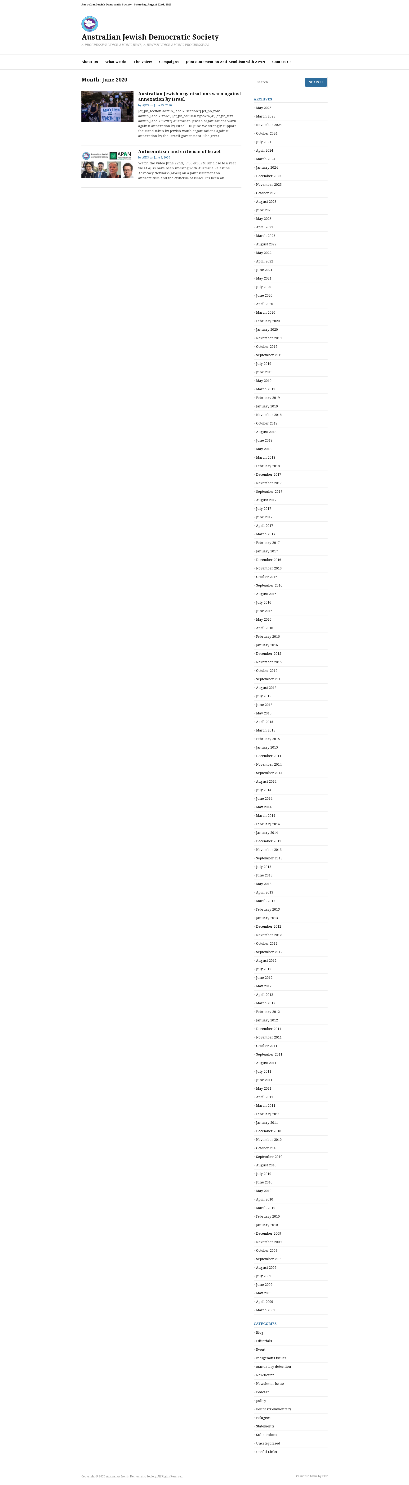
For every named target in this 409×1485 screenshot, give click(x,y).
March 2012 (265, 1003)
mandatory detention (273, 1366)
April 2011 (264, 1097)
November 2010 (269, 1140)
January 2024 (267, 167)
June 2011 (264, 1080)
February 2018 (268, 466)
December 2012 (268, 926)
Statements (265, 1426)
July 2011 (263, 1071)
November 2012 (269, 935)
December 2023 (268, 176)
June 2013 (264, 875)
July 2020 (263, 287)
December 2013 (268, 841)
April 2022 (264, 261)
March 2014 (265, 815)
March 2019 (265, 389)
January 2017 (267, 551)
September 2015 (269, 679)
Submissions (266, 1435)
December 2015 (268, 653)
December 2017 (268, 474)
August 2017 (266, 500)
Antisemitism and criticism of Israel (179, 151)
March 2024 (265, 159)
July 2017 (263, 508)
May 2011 (263, 1088)
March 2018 (265, 457)
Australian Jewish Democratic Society (150, 37)
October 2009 (266, 1250)
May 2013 (263, 884)
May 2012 (263, 986)
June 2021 (264, 270)
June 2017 (264, 517)
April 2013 (264, 892)
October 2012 (266, 943)
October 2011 (266, 1046)
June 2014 (264, 798)
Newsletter (265, 1375)
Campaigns (169, 62)
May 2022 (263, 253)
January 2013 (267, 918)
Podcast (262, 1392)
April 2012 (264, 995)
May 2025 (263, 108)
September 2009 (269, 1259)
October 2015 (266, 671)
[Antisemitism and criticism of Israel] (107, 163)
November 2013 (269, 850)
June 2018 (264, 440)
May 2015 (263, 713)
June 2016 (264, 611)
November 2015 (269, 662)
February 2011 (268, 1114)
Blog (259, 1332)
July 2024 (263, 142)
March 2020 (265, 312)
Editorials (264, 1341)
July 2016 (263, 602)
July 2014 (263, 790)
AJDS (145, 105)
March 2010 (265, 1208)
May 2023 (263, 219)
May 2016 (263, 619)
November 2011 (269, 1037)
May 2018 (263, 449)
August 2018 (266, 432)
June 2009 (264, 1284)
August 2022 (266, 244)
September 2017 (269, 491)
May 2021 (263, 278)
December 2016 (268, 560)
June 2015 (264, 705)
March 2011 (265, 1105)
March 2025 (265, 116)
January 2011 (267, 1122)
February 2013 (268, 909)
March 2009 (265, 1310)
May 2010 (263, 1191)
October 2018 (266, 423)
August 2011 (266, 1063)
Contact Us (282, 62)
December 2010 (268, 1131)
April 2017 (264, 526)
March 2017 (265, 534)
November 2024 (269, 125)
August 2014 (266, 781)
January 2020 (267, 329)
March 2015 (265, 730)
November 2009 (269, 1242)
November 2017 (269, 483)
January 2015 (267, 747)
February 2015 (268, 739)
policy (261, 1401)
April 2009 (264, 1302)
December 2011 (268, 1029)
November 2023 (269, 184)
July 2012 (263, 969)
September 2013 (269, 858)
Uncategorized (268, 1443)
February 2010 (268, 1216)
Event (260, 1349)
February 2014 (268, 824)
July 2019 (263, 364)
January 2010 (267, 1225)
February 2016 (268, 636)
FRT (325, 1476)
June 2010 (264, 1182)
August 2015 (266, 688)
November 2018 (269, 415)
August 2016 (266, 594)
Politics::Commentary (273, 1409)
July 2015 (263, 696)
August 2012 (266, 960)
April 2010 (264, 1199)
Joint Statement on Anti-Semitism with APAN (225, 62)
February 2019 (268, 398)
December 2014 (268, 756)
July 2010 (263, 1174)
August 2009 (266, 1267)
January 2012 (267, 1020)
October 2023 (266, 193)
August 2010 (266, 1165)
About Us (89, 62)
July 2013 (263, 867)
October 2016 (266, 577)
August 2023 (266, 201)
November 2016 (269, 568)
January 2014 (267, 833)
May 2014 (263, 807)
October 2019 (266, 346)
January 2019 (267, 406)
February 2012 (268, 1012)
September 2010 (269, 1157)
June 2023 (264, 210)
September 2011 (269, 1054)
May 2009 (263, 1293)
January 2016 (267, 645)
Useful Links (266, 1452)
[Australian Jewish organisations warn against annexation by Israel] (107, 106)
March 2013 (265, 901)
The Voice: (142, 62)
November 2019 (269, 338)
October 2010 (266, 1148)
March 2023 (265, 236)
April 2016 (264, 628)
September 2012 (269, 952)
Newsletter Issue (270, 1384)
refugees (263, 1418)
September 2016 (269, 585)
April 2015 (264, 722)
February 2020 (268, 321)
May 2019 (263, 381)
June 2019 (264, 372)
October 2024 (266, 133)
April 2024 (264, 150)
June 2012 (264, 977)
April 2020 (264, 304)
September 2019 (269, 355)
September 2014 (269, 773)
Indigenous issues (271, 1358)
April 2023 (264, 227)
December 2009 (268, 1233)
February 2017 (268, 543)
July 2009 (263, 1276)
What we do (115, 62)
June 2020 (264, 295)
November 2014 (269, 764)
